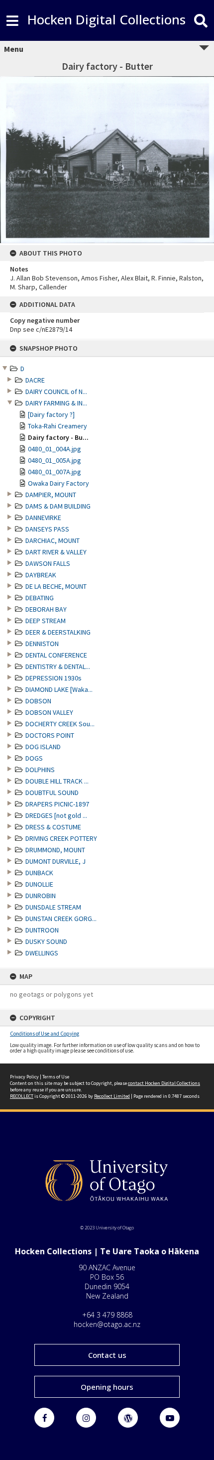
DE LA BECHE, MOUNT (56, 586)
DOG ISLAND (43, 746)
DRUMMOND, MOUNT (55, 849)
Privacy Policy (24, 1076)
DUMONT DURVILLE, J (55, 861)
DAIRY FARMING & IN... (56, 402)
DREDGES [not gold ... (56, 815)
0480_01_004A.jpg (54, 448)
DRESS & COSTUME (53, 826)
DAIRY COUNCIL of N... (56, 391)
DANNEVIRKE (43, 517)
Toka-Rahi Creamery (57, 425)
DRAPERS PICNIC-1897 (57, 803)
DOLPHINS (40, 769)
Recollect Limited (112, 1096)
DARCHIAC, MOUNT (52, 540)
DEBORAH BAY (46, 609)
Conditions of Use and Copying (44, 1033)
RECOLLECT (21, 1096)
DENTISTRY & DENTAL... (57, 666)
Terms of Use (55, 1076)
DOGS (34, 758)
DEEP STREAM (45, 620)
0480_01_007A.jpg (54, 471)
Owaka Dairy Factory (58, 483)
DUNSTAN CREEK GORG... (61, 918)
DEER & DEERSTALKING (58, 632)
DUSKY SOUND (46, 941)
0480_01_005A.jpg (54, 460)
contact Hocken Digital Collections (164, 1083)
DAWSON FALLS (47, 563)
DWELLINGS (41, 952)
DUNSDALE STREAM (53, 907)
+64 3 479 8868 (107, 1315)
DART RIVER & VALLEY (56, 551)
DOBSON (38, 700)
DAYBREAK (40, 574)
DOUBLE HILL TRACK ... (57, 781)
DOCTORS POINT (49, 735)
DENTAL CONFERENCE (56, 655)
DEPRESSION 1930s (53, 677)
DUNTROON (42, 930)
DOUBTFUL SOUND (52, 792)
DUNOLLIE (39, 884)
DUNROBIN (40, 895)
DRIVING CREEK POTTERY (61, 838)
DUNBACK (39, 872)
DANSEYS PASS (47, 529)
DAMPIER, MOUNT (50, 494)
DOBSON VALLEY (49, 712)
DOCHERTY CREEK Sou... (60, 723)
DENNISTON (42, 643)
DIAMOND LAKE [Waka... (59, 689)
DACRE (35, 380)
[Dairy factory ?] (51, 414)
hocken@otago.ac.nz (107, 1324)
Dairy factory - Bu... (58, 437)
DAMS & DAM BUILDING (58, 506)
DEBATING (39, 597)
